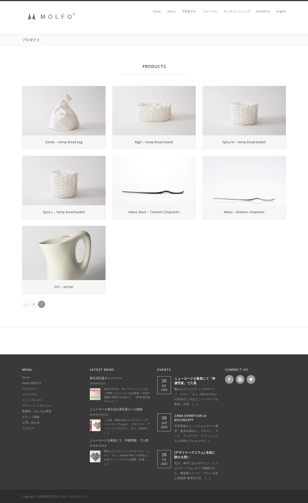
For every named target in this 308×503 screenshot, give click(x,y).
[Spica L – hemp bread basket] (64, 180)
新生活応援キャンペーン (106, 378)
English (281, 11)
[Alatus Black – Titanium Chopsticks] (154, 180)
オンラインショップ (237, 11)
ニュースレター (32, 400)
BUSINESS (263, 11)
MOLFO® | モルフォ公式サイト (66, 496)
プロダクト (189, 11)
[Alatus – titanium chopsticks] (244, 180)
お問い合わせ (31, 422)
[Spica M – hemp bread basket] (244, 110)
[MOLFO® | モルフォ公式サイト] (50, 22)
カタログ (28, 428)
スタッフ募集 (31, 417)
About (171, 11)
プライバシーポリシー (36, 405)
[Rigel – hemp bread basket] (154, 110)
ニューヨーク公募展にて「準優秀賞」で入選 (119, 440)
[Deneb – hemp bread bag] (64, 110)
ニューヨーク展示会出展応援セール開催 (116, 409)
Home (157, 11)
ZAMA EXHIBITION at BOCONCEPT (190, 417)
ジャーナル (210, 11)
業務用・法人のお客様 (36, 411)
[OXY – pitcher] (64, 253)
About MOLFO (31, 383)
